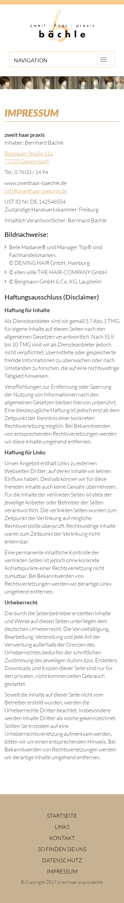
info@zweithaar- (36, 190)
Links (62, 826)
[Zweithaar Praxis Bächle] (62, 25)
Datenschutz (62, 860)
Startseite (62, 815)
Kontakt (62, 838)
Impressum (62, 871)
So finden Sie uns (62, 849)
